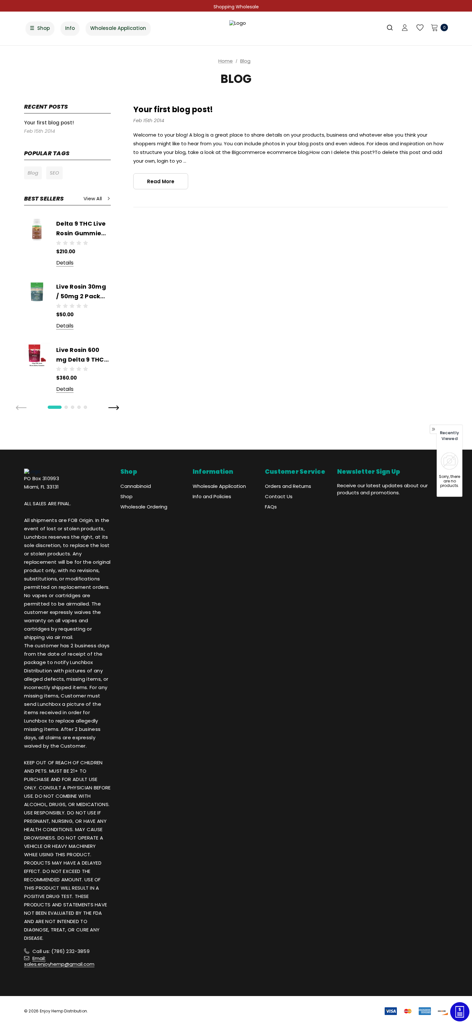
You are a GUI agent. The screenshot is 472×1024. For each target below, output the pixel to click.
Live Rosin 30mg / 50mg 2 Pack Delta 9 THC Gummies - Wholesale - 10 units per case (81, 292)
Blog (33, 172)
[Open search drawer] (390, 28)
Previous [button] (21, 408)
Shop (126, 496)
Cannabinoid (135, 486)
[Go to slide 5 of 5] (85, 407)
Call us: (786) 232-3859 (61, 951)
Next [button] (113, 408)
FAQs (271, 506)
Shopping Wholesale (236, 7)
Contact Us (279, 496)
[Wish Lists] (419, 28)
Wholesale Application (219, 486)
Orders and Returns (288, 486)
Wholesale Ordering (143, 506)
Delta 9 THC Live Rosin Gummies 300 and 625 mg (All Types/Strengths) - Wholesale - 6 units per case (82, 229)
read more (160, 181)
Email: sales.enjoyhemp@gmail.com (59, 961)
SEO (54, 172)
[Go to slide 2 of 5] (66, 407)
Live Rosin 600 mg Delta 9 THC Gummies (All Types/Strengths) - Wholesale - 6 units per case (82, 355)
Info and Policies (212, 496)
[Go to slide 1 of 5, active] (55, 407)
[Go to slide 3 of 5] (72, 407)
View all (92, 199)
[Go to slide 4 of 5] (79, 407)
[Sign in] (405, 28)
